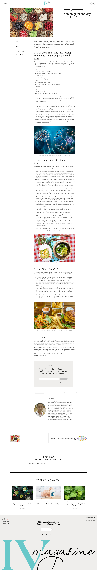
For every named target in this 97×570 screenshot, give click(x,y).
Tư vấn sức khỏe (5, 523)
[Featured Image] (22, 493)
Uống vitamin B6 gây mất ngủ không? (48, 504)
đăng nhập (35, 463)
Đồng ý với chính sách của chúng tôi (54, 382)
